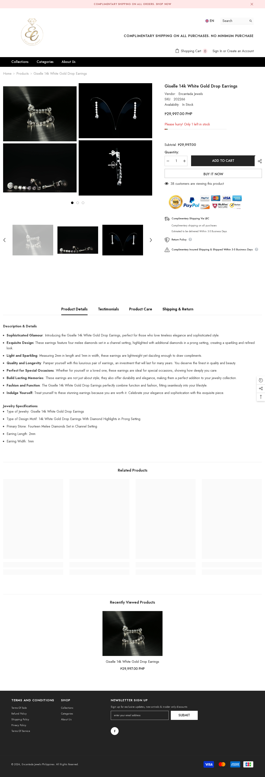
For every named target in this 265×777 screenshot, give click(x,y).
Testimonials (108, 309)
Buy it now (213, 174)
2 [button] (77, 203)
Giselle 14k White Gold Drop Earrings (132, 661)
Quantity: (172, 152)
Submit (184, 715)
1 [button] (72, 203)
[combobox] (233, 21)
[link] (33, 564)
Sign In (217, 51)
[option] (40, 139)
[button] (4, 240)
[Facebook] (115, 731)
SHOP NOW (163, 4)
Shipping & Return (178, 309)
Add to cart (223, 160)
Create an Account (240, 51)
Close (252, 4)
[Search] (237, 21)
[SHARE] (258, 161)
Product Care (140, 309)
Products (22, 73)
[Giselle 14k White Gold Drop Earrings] (132, 633)
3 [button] (83, 203)
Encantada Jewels (190, 93)
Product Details (74, 309)
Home (7, 73)
